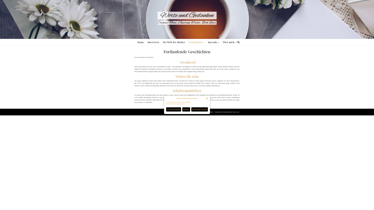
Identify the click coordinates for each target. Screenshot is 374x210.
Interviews (153, 42)
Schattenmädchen (187, 90)
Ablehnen (186, 109)
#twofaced (187, 62)
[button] (207, 98)
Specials (212, 42)
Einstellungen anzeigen (199, 109)
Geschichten (195, 42)
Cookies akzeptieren (173, 109)
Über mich (228, 42)
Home (140, 42)
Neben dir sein (187, 76)
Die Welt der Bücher (174, 42)
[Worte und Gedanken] (187, 19)
